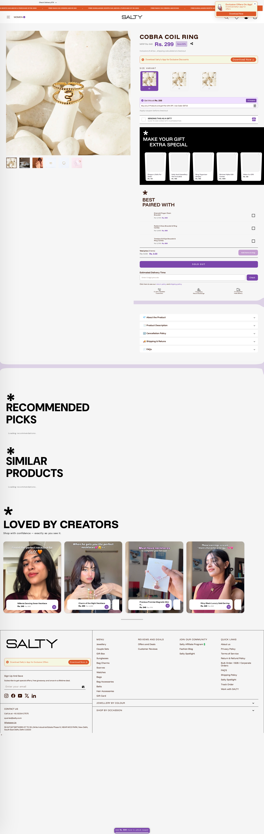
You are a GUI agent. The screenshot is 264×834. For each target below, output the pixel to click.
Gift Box (101, 653)
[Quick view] (54, 607)
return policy (161, 284)
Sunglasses (102, 658)
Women (18, 17)
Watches (101, 672)
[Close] (255, 4)
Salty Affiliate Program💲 (193, 644)
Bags (99, 677)
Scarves (101, 667)
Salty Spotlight (187, 653)
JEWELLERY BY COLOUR (111, 703)
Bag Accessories (105, 681)
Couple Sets (103, 649)
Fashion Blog (186, 649)
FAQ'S (224, 670)
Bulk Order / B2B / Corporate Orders (236, 664)
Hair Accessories (105, 691)
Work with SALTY (230, 689)
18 (179, 88)
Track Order (227, 684)
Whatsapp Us (10, 722)
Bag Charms (103, 663)
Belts (99, 686)
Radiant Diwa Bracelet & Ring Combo (165, 227)
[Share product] (191, 43)
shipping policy (176, 284)
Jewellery (101, 644)
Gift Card (101, 695)
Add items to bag (248, 253)
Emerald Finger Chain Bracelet (162, 214)
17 (209, 88)
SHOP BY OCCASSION (109, 710)
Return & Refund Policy (233, 658)
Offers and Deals (146, 644)
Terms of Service (230, 653)
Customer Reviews (147, 649)
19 (149, 88)
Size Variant (148, 68)
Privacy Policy (228, 649)
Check (252, 277)
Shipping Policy (229, 674)
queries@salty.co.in (13, 718)
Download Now (242, 59)
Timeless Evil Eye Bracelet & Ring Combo (165, 240)
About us (225, 644)
